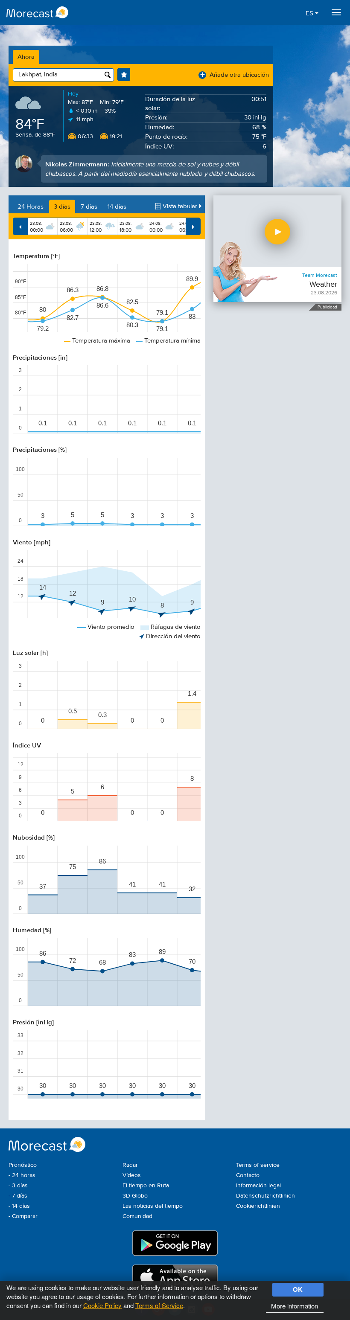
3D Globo (135, 1196)
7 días (89, 207)
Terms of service (258, 1165)
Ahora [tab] (26, 57)
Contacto (248, 1175)
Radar (130, 1165)
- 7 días (18, 1196)
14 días (117, 207)
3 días (62, 207)
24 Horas (31, 207)
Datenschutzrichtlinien (265, 1196)
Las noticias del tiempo (152, 1206)
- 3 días (18, 1186)
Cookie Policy (102, 1305)
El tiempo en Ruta (145, 1186)
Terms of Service (159, 1305)
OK (298, 1289)
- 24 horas (22, 1175)
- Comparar (23, 1216)
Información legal (258, 1186)
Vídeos (131, 1175)
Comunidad (137, 1216)
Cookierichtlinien (258, 1206)
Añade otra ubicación (234, 75)
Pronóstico (23, 1165)
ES (310, 13)
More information (294, 1305)
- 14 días (19, 1206)
